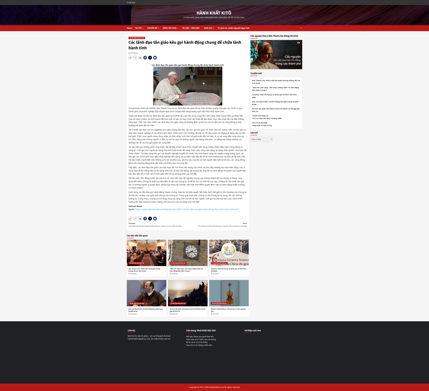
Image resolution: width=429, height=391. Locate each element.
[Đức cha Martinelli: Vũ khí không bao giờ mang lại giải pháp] (146, 293)
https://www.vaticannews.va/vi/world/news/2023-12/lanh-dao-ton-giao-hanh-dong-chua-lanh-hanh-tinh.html (187, 209)
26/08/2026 (133, 274)
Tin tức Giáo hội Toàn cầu (136, 38)
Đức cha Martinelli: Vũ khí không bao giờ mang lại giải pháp (145, 310)
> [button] (300, 28)
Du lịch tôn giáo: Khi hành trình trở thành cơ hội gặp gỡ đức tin (187, 310)
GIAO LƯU (208, 28)
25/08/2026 (216, 314)
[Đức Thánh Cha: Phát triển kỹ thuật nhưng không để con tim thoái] (146, 253)
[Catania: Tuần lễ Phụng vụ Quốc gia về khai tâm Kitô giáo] (229, 253)
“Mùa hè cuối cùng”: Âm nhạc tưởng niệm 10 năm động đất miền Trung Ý (186, 270)
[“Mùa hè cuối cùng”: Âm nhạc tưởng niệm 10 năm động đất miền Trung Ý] (188, 253)
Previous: (155, 224)
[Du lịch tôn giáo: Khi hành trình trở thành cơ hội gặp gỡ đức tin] (188, 293)
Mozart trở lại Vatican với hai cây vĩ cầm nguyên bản (228, 310)
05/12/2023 (134, 53)
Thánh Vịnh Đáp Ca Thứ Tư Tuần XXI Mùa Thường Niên (267, 116)
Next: (222, 224)
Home (129, 28)
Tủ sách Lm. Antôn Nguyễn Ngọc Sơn (233, 28)
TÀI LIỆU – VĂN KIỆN (191, 28)
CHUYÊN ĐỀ (152, 28)
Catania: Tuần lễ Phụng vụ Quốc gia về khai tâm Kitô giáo (228, 270)
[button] (130, 57)
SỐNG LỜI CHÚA (169, 28)
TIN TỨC (138, 28)
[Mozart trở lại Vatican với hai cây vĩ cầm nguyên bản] (229, 293)
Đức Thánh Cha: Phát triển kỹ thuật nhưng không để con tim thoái (144, 270)
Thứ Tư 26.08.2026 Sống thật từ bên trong (262, 123)
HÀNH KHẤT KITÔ (214, 13)
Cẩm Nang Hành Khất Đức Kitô (201, 330)
